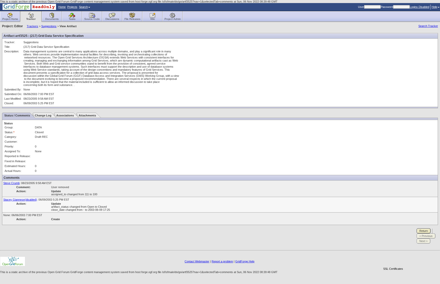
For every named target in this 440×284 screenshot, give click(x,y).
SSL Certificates (393, 268)
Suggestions (49, 26)
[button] (393, 259)
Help (434, 6)
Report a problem (222, 261)
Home (62, 6)
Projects (72, 6)
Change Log (43, 115)
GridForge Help (244, 261)
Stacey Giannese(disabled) (20, 199)
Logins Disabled (419, 6)
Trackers (32, 26)
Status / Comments (17, 115)
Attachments (87, 115)
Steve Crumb (11, 183)
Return (423, 230)
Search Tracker (428, 25)
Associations (65, 115)
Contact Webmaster (197, 261)
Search (83, 6)
